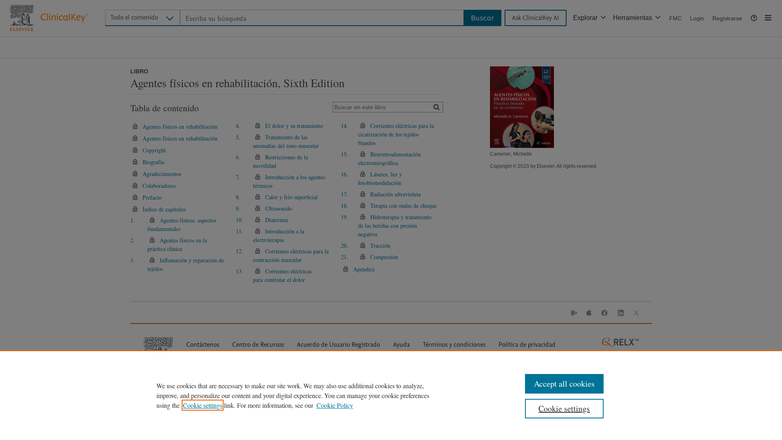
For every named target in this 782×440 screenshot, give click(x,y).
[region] (391, 395)
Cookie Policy (334, 405)
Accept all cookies (564, 383)
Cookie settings (202, 405)
